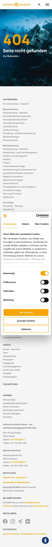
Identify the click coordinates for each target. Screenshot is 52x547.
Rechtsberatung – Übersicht (15, 149)
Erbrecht (7, 159)
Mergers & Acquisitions (13, 176)
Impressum (21, 477)
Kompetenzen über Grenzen (33, 533)
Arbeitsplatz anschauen (13, 410)
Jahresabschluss (10, 126)
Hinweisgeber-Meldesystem (16, 482)
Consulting (8, 202)
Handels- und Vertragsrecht (15, 155)
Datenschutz (8, 209)
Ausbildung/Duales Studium (15, 403)
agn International (11, 533)
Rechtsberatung (10, 145)
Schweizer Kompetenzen (14, 123)
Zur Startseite (10, 56)
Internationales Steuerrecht (15, 119)
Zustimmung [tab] (9, 224)
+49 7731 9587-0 (17, 439)
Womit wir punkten (11, 406)
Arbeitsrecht (8, 197)
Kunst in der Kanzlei (11, 369)
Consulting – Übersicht (13, 206)
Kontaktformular (41, 506)
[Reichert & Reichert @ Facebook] (5, 521)
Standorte (7, 417)
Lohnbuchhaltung (10, 129)
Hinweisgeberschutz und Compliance (19, 186)
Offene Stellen (9, 399)
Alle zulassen (26, 312)
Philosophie (8, 359)
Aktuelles (7, 373)
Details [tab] (25, 224)
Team (5, 352)
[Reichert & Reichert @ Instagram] (12, 521)
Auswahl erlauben (26, 321)
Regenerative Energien (13, 180)
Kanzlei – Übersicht (11, 349)
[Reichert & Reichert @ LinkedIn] (27, 521)
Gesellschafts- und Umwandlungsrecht (20, 152)
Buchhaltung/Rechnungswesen (17, 116)
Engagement (8, 363)
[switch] (44, 282)
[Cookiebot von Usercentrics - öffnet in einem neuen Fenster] (37, 216)
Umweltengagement (12, 366)
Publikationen (10, 384)
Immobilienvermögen (12, 190)
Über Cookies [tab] (42, 224)
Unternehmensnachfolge (14, 166)
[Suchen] (39, 4)
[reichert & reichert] (19, 4)
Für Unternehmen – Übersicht (16, 103)
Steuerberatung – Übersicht (15, 112)
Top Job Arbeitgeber (12, 413)
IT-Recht (6, 162)
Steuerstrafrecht (10, 140)
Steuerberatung (10, 109)
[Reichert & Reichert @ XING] (20, 521)
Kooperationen (9, 356)
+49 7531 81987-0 (18, 462)
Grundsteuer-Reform (12, 337)
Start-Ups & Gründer (12, 193)
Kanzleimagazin (10, 376)
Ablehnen (26, 329)
